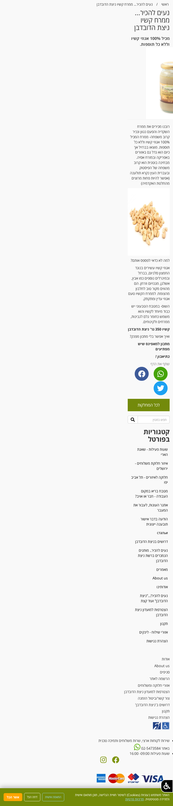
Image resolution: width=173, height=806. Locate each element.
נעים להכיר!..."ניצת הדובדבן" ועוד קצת (154, 598)
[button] (167, 786)
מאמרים (162, 569)
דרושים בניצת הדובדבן (151, 541)
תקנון (164, 623)
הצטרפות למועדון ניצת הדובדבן (151, 612)
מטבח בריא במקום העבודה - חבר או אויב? (151, 494)
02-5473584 (150, 748)
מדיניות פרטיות (134, 799)
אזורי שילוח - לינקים (153, 632)
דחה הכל (32, 797)
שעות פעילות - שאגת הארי (152, 452)
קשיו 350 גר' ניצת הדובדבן (149, 329)
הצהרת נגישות (157, 640)
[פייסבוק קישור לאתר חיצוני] (115, 761)
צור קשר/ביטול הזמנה (154, 698)
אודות (166, 659)
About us (160, 578)
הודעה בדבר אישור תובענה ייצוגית (154, 522)
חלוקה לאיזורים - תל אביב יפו (149, 480)
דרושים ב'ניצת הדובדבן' (152, 704)
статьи (162, 532)
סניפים (165, 672)
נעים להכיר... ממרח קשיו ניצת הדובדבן (125, 4)
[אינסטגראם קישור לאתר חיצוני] (103, 761)
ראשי (165, 4)
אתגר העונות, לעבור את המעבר (150, 508)
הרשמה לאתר (160, 678)
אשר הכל (13, 797)
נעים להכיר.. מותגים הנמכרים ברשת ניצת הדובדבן (153, 555)
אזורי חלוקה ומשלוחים (154, 685)
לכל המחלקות (149, 405)
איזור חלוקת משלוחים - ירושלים (151, 466)
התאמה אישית (53, 797)
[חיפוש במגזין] (133, 419)
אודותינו (162, 586)
